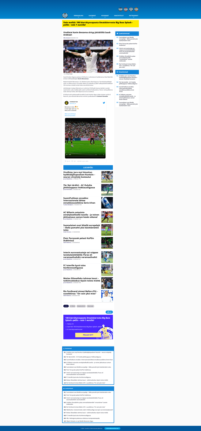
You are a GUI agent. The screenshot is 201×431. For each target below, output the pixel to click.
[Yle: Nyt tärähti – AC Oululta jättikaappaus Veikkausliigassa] (107, 190)
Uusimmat (68, 348)
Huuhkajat (105, 15)
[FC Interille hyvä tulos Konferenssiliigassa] (107, 270)
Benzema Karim (81, 306)
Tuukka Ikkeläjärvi (68, 204)
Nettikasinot (133, 15)
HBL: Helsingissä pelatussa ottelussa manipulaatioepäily (83, 418)
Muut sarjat (90, 306)
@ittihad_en (73, 103)
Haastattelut (119, 15)
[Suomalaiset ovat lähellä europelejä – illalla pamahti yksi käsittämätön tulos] (107, 230)
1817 (75, 161)
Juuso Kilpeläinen (67, 179)
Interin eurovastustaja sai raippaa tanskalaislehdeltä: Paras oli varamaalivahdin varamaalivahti (80, 255)
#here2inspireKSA (70, 115)
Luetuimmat (69, 388)
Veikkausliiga (78, 15)
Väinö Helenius (67, 242)
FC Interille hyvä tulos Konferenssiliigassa (74, 266)
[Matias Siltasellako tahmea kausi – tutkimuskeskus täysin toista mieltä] (107, 283)
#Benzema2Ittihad (70, 114)
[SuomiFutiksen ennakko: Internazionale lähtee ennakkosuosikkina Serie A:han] (107, 203)
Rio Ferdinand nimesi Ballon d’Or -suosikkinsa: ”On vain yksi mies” (80, 292)
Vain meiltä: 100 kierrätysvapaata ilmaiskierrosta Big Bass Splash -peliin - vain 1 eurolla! (98, 23)
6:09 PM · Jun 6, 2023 (82, 161)
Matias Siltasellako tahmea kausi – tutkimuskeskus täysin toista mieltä (81, 279)
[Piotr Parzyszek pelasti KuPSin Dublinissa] (107, 243)
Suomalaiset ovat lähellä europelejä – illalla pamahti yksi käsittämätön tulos (81, 227)
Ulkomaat (92, 15)
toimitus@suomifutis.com (112, 428)
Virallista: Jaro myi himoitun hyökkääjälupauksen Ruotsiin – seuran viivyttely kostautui (79, 174)
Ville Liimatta (66, 38)
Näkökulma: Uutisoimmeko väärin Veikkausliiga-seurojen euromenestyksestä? (89, 410)
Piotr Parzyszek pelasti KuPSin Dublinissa (78, 239)
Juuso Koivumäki (67, 189)
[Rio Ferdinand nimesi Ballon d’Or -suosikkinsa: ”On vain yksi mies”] (107, 296)
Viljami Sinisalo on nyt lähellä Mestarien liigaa (79, 421)
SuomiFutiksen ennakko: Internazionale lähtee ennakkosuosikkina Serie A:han (79, 200)
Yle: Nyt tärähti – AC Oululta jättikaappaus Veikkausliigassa (79, 186)
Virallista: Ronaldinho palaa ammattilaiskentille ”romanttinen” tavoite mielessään (86, 403)
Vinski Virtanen (67, 232)
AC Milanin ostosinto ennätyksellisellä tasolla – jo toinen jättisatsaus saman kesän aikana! (81, 214)
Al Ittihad (72, 306)
